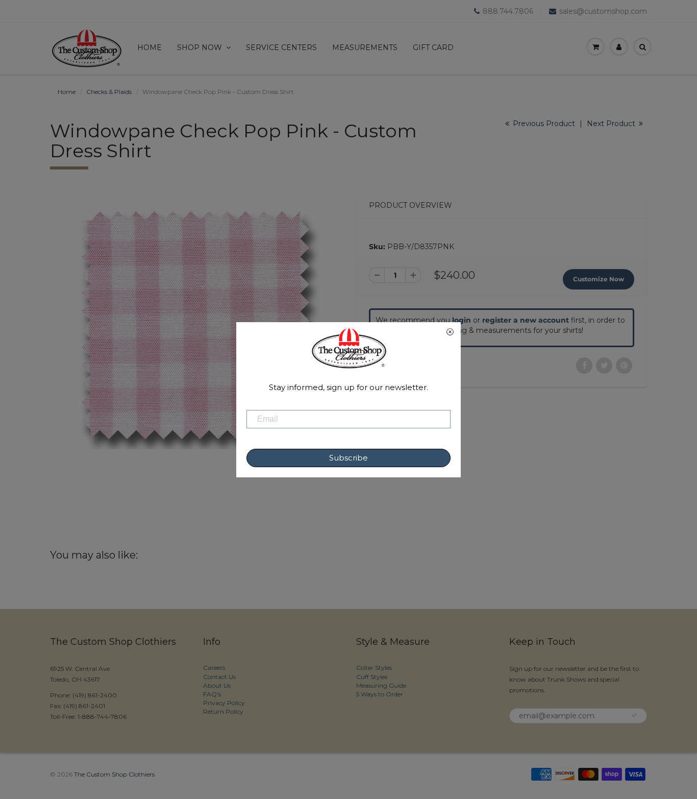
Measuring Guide (381, 685)
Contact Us (219, 677)
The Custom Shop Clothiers (114, 774)
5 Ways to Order (379, 694)
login (461, 320)
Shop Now (199, 47)
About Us (217, 685)
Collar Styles (374, 667)
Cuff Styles (371, 677)
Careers (214, 667)
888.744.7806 (508, 11)
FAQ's (212, 694)
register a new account (525, 320)
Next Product (612, 123)
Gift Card (433, 47)
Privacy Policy (224, 703)
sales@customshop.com (603, 11)
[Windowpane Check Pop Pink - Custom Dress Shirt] (195, 325)
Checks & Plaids (109, 91)
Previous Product (543, 123)
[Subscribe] (634, 715)
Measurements (364, 47)
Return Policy (223, 711)
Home (149, 47)
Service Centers (281, 47)
